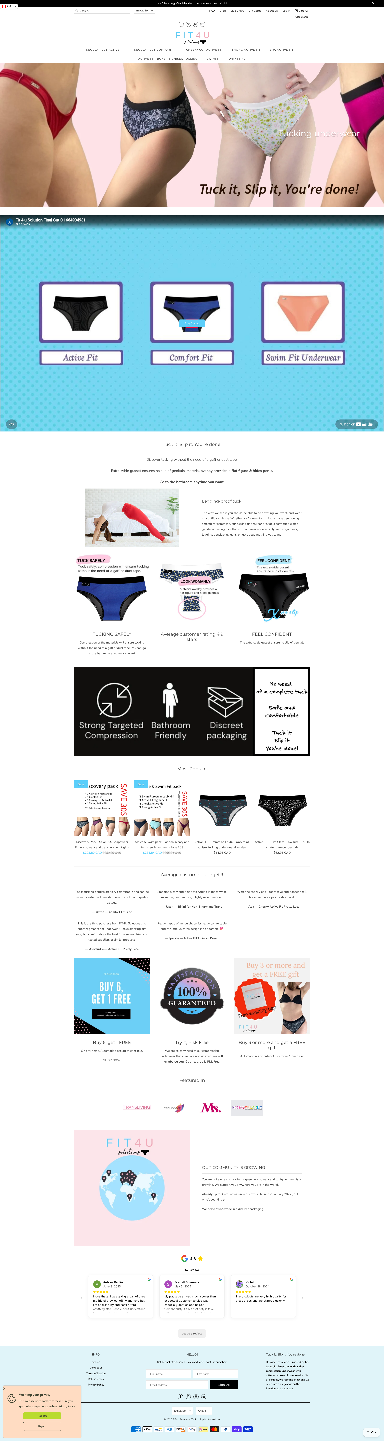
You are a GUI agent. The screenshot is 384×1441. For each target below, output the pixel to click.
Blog (223, 10)
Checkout (301, 16)
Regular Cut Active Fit (105, 49)
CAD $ (202, 1410)
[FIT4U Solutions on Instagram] (195, 24)
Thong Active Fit (246, 49)
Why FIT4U (237, 58)
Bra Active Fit (282, 49)
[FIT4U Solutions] (192, 39)
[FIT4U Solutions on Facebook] (181, 24)
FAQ (212, 10)
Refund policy (96, 1379)
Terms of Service (96, 1373)
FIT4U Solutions (181, 1419)
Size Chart (237, 10)
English (142, 10)
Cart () (303, 10)
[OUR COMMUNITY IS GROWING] (132, 1188)
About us (272, 10)
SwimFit (213, 58)
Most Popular (192, 768)
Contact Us (96, 1368)
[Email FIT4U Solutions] (202, 24)
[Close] (41, 1389)
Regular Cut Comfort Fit (155, 49)
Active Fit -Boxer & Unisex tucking (168, 58)
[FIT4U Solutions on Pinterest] (188, 24)
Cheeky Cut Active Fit (204, 49)
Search (96, 1362)
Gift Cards (255, 10)
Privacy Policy (96, 1385)
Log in (286, 10)
